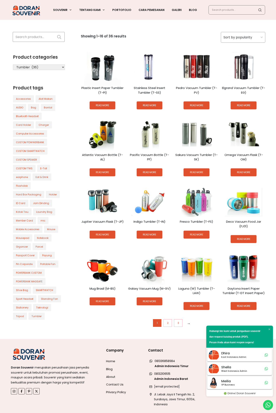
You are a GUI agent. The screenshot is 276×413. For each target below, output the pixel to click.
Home (110, 361)
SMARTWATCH (44, 290)
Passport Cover (25, 255)
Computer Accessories (30, 133)
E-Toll (43, 168)
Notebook (42, 238)
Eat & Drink (42, 177)
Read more (102, 105)
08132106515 (162, 374)
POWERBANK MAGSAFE (29, 281)
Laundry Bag (44, 212)
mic (43, 220)
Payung (47, 255)
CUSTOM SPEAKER (26, 159)
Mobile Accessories (27, 229)
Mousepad (22, 238)
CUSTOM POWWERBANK (30, 142)
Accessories (23, 99)
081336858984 (165, 361)
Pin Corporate (24, 264)
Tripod (20, 316)
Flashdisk (22, 185)
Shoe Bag (22, 290)
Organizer (22, 246)
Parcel (39, 246)
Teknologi (42, 307)
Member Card (24, 220)
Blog (109, 369)
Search (59, 36)
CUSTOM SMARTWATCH (30, 151)
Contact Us (114, 384)
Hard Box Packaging (28, 194)
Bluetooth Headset (27, 116)
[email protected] (167, 386)
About (110, 377)
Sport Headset (24, 299)
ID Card (20, 203)
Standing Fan (49, 299)
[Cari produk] (260, 10)
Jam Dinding (41, 203)
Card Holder (23, 125)
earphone (22, 177)
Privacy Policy (116, 392)
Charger (44, 125)
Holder (53, 194)
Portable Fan (47, 264)
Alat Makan (46, 99)
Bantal (48, 107)
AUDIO (19, 107)
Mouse (51, 229)
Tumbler (37, 316)
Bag (33, 107)
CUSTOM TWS (24, 168)
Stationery (22, 307)
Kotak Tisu (22, 212)
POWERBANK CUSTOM (29, 272)
